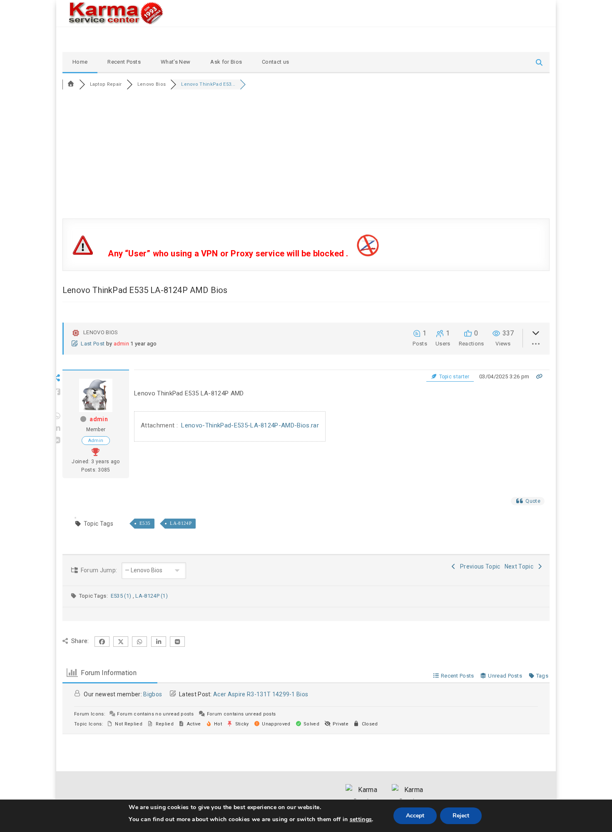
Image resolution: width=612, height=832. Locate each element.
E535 (144, 523)
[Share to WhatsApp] (57, 416)
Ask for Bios (226, 62)
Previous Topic (479, 566)
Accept (415, 816)
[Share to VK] (57, 440)
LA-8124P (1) (151, 596)
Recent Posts (124, 62)
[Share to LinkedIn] (57, 428)
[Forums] (71, 84)
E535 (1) (122, 596)
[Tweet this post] (57, 404)
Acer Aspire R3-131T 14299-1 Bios (260, 694)
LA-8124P (181, 523)
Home (79, 62)
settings (361, 819)
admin (121, 343)
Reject (461, 816)
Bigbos (152, 694)
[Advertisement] (306, 156)
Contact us (275, 62)
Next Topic (520, 566)
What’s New (175, 62)
